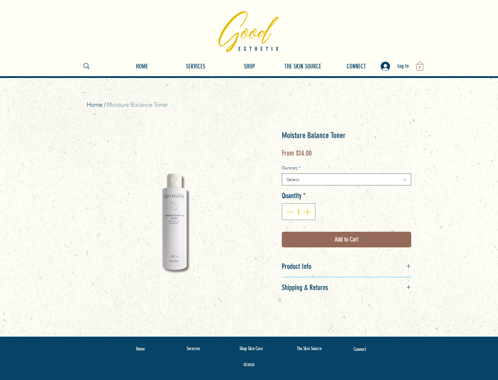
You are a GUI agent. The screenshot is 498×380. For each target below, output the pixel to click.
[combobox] (346, 179)
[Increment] (308, 212)
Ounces (291, 168)
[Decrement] (289, 212)
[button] (420, 66)
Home (94, 104)
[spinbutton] (298, 212)
